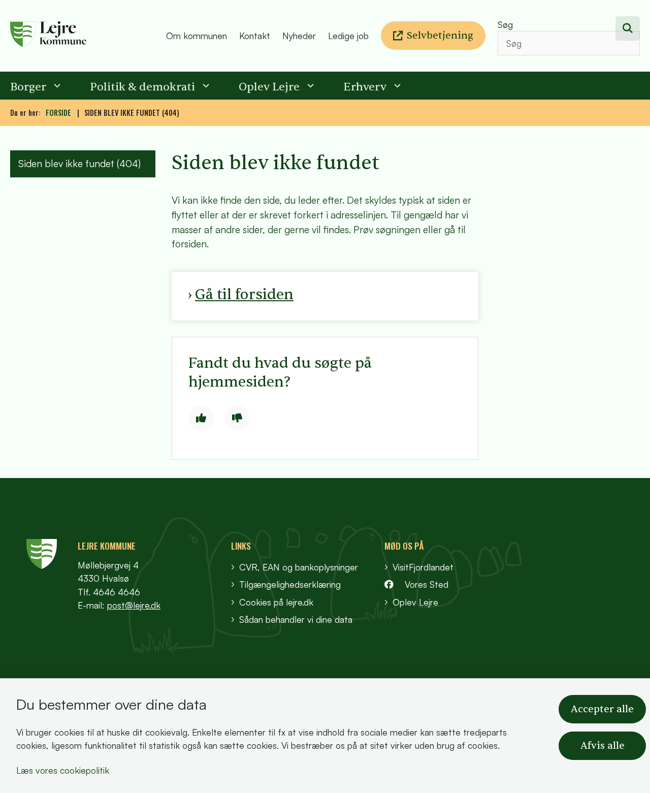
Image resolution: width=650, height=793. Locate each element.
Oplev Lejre (269, 87)
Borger (28, 87)
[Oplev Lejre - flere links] (309, 85)
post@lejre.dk (133, 605)
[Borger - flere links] (56, 85)
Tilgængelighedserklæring (290, 584)
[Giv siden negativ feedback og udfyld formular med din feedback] (237, 418)
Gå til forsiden (244, 294)
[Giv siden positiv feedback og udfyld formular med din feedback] (201, 418)
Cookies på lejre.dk (276, 602)
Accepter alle (602, 709)
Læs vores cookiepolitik (62, 770)
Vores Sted (426, 584)
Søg (505, 24)
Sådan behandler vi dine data (295, 619)
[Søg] (627, 28)
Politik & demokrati (142, 87)
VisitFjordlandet (423, 567)
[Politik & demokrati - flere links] (204, 85)
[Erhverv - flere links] (396, 85)
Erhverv (364, 87)
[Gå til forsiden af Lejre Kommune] (85, 35)
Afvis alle (602, 746)
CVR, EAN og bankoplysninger (298, 567)
